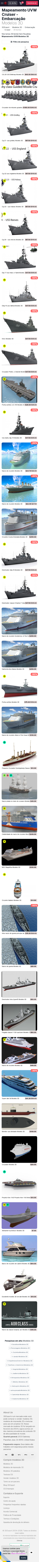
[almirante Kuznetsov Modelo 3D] (19, 1215)
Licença (6, 1508)
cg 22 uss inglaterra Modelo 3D (13, 174)
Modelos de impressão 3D (13, 1467)
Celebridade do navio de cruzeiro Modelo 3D (17, 834)
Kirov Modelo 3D (8, 339)
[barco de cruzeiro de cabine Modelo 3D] (19, 1248)
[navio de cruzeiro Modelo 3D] (19, 456)
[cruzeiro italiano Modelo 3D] (19, 885)
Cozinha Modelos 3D (20, 1352)
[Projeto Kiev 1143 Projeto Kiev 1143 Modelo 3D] (19, 1182)
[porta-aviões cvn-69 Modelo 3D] (19, 389)
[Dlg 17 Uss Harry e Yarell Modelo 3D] (19, 257)
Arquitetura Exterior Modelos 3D (20, 1361)
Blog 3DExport (9, 1485)
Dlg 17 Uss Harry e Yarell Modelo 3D (14, 273)
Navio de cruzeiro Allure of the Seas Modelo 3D (18, 735)
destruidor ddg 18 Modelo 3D (12, 570)
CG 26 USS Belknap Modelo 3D (13, 74)
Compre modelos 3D (13, 1459)
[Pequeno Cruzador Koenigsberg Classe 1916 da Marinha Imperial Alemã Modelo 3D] (19, 753)
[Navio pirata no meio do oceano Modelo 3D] (19, 786)
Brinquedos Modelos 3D (20, 1378)
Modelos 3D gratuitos (11, 1471)
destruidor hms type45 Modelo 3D (14, 999)
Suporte (6, 1497)
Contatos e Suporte (13, 1493)
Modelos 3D (8, 1464)
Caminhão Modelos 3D (20, 1395)
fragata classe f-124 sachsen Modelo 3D (16, 1032)
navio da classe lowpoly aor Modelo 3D (16, 1330)
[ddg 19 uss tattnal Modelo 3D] (19, 290)
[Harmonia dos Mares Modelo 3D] (19, 654)
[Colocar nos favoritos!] (34, 70)
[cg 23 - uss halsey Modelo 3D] (19, 191)
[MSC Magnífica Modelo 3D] (19, 852)
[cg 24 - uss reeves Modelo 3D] (19, 224)
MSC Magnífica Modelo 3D (11, 867)
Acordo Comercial (10, 1511)
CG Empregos (8, 1489)
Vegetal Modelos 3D (20, 1369)
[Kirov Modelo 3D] (19, 323)
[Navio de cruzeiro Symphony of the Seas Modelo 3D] (19, 621)
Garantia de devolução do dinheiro (16, 1522)
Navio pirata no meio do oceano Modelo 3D (17, 801)
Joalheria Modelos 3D (20, 1373)
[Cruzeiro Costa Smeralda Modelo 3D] (19, 522)
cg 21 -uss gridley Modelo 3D (12, 141)
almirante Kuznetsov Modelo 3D (13, 1231)
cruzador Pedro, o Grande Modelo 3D (15, 372)
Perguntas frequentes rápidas (14, 1504)
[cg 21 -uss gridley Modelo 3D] (19, 125)
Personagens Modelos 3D (20, 1348)
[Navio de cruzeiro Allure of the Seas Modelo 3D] (19, 720)
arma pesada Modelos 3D (20, 1390)
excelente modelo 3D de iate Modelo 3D (16, 1297)
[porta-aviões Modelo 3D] (19, 687)
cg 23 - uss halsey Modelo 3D (13, 207)
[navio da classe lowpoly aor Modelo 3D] (19, 1314)
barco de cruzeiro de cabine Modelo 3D (16, 1264)
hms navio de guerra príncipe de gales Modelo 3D (19, 933)
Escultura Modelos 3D (20, 1344)
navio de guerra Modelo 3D (11, 966)
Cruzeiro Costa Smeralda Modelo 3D (15, 537)
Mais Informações (18, 1553)
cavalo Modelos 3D (20, 1357)
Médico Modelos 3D (20, 1382)
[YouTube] (31, 1553)
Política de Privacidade (12, 1515)
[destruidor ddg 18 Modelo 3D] (19, 555)
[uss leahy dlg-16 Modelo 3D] (19, 422)
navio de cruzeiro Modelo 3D (12, 471)
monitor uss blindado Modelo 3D (13, 1131)
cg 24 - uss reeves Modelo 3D (13, 240)
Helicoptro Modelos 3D (20, 1386)
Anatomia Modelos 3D (20, 1399)
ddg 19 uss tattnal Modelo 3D (12, 306)
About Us (8, 1412)
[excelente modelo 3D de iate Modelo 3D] (19, 1281)
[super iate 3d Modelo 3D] (19, 1083)
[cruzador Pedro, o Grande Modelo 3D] (19, 356)
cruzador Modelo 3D (9, 1165)
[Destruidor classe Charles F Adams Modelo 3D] (19, 588)
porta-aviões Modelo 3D (10, 702)
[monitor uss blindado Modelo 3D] (19, 1116)
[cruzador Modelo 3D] (19, 1149)
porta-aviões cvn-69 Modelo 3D (13, 405)
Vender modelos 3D (11, 1478)
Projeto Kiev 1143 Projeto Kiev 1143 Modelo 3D (18, 1198)
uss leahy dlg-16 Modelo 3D (12, 438)
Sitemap (19, 1541)
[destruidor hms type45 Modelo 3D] (19, 984)
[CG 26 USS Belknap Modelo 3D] (19, 59)
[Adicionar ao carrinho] (30, 70)
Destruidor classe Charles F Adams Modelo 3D (18, 603)
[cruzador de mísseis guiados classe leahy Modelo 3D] (19, 92)
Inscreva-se (32, 3)
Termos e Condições (11, 1519)
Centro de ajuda (9, 1501)
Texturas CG (8, 1474)
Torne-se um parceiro (11, 1481)
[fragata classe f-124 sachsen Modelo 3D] (19, 1017)
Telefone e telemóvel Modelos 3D (20, 1365)
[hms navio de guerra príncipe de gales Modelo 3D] (19, 918)
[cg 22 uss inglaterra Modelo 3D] (19, 158)
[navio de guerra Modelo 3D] (19, 951)
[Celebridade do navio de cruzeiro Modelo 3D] (19, 819)
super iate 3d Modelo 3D (10, 1098)
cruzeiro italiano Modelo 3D (11, 900)
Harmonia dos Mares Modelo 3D (13, 669)
